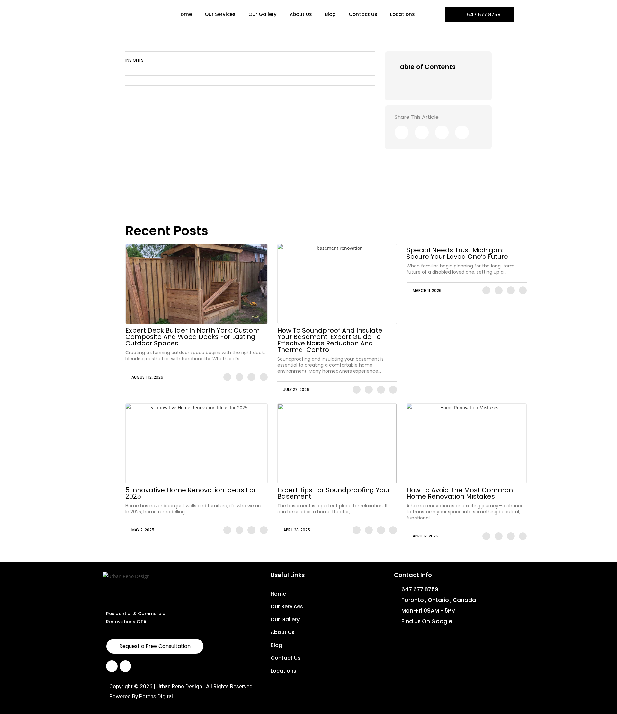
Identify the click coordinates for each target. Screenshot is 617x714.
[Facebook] (112, 666)
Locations (402, 14)
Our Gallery (262, 14)
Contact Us (363, 14)
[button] (478, 67)
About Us (301, 14)
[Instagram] (125, 666)
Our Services (220, 14)
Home (184, 14)
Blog (330, 14)
